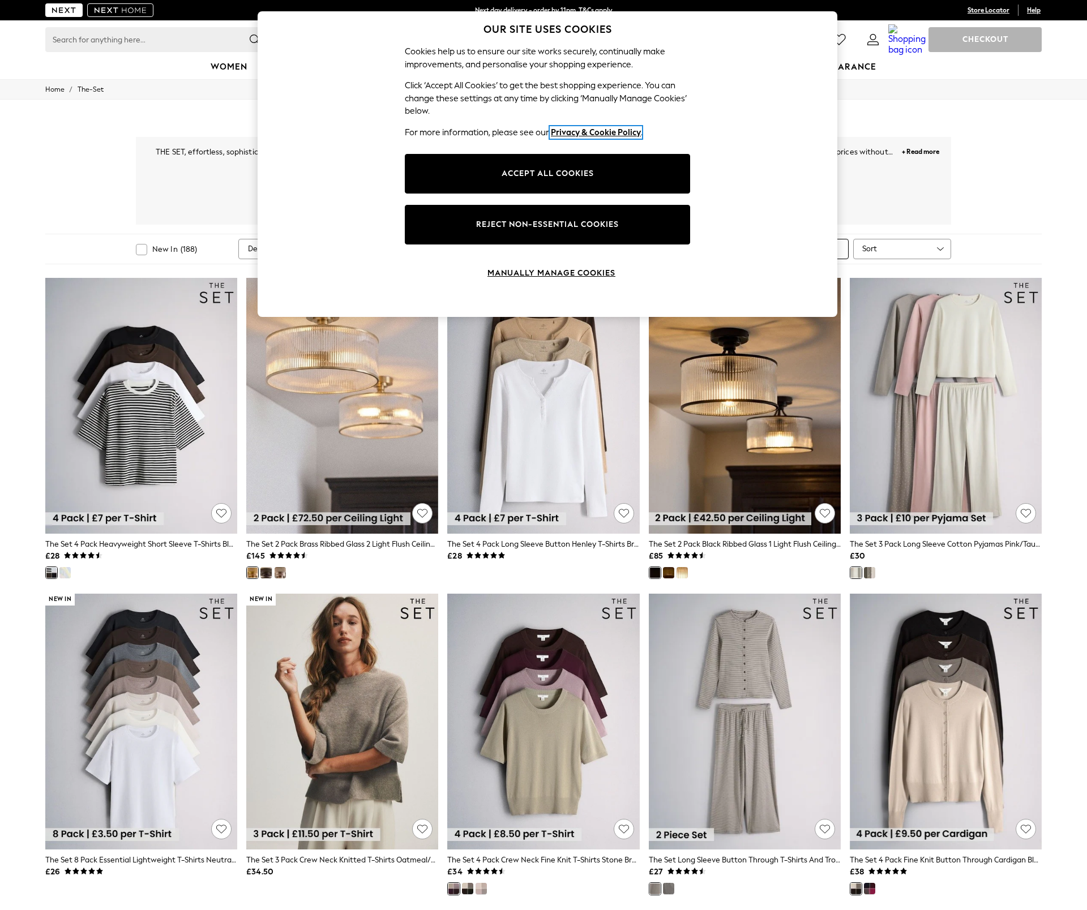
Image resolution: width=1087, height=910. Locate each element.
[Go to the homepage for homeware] (120, 10)
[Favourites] (839, 39)
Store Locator (988, 10)
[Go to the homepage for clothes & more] (64, 10)
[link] (873, 39)
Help (1034, 10)
